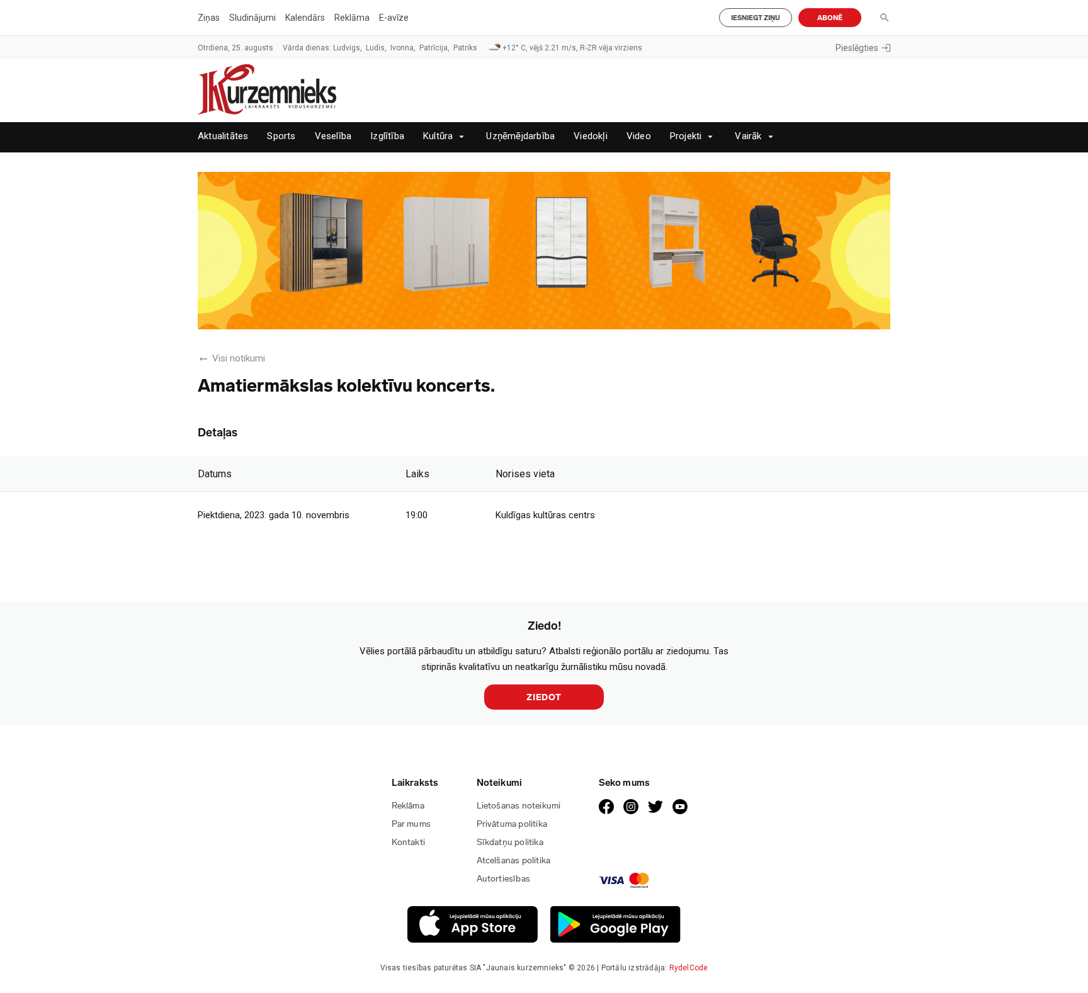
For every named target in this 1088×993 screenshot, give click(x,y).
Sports (281, 136)
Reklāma (352, 18)
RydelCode (688, 967)
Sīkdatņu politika (510, 842)
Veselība (333, 136)
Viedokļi (591, 136)
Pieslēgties (857, 48)
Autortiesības (504, 878)
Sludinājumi (252, 18)
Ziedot (544, 697)
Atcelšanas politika (514, 860)
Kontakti (409, 842)
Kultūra (438, 136)
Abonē (829, 18)
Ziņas (209, 18)
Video (638, 136)
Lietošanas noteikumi (519, 805)
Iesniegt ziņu (755, 18)
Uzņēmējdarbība (520, 136)
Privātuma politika (512, 824)
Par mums (411, 824)
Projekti (686, 136)
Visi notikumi (238, 358)
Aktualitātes (223, 136)
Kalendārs (305, 18)
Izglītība (387, 136)
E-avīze (394, 18)
